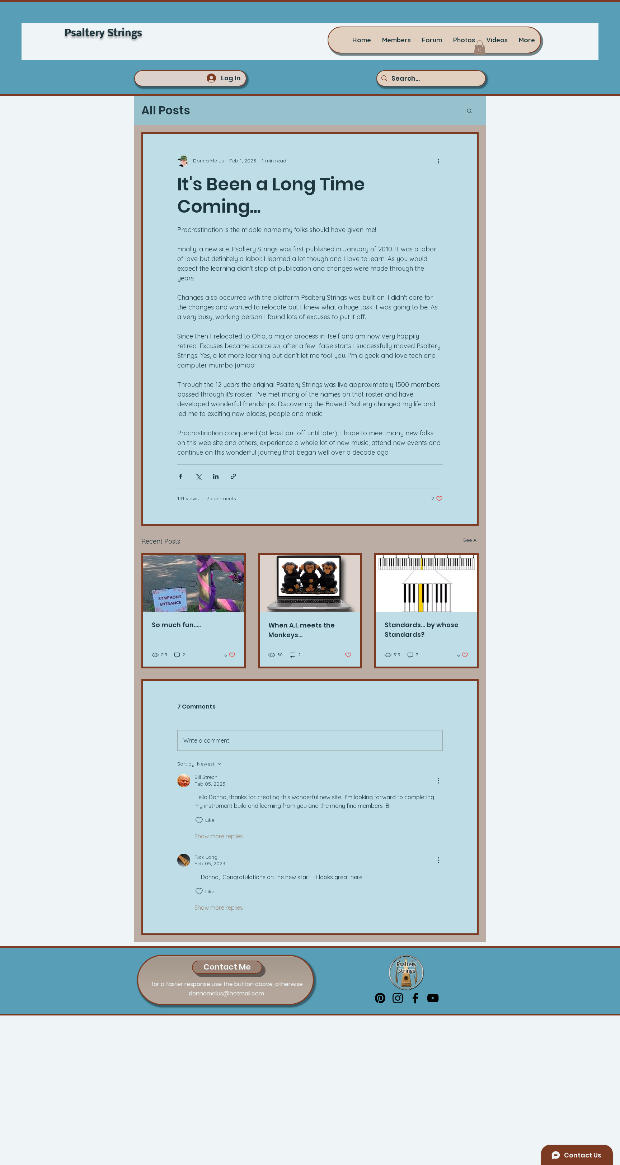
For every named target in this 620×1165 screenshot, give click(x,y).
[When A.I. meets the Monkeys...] (310, 583)
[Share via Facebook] (180, 476)
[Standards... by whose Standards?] (426, 583)
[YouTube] (433, 998)
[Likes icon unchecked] (199, 820)
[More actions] (438, 161)
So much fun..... (176, 624)
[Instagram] (398, 998)
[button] (480, 47)
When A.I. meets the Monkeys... (301, 630)
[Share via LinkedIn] (215, 476)
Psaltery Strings (103, 33)
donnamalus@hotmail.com (226, 993)
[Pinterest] (380, 998)
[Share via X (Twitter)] (198, 476)
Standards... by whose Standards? (422, 629)
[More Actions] (438, 780)
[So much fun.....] (193, 583)
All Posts (165, 110)
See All (471, 540)
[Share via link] (233, 476)
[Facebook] (415, 998)
